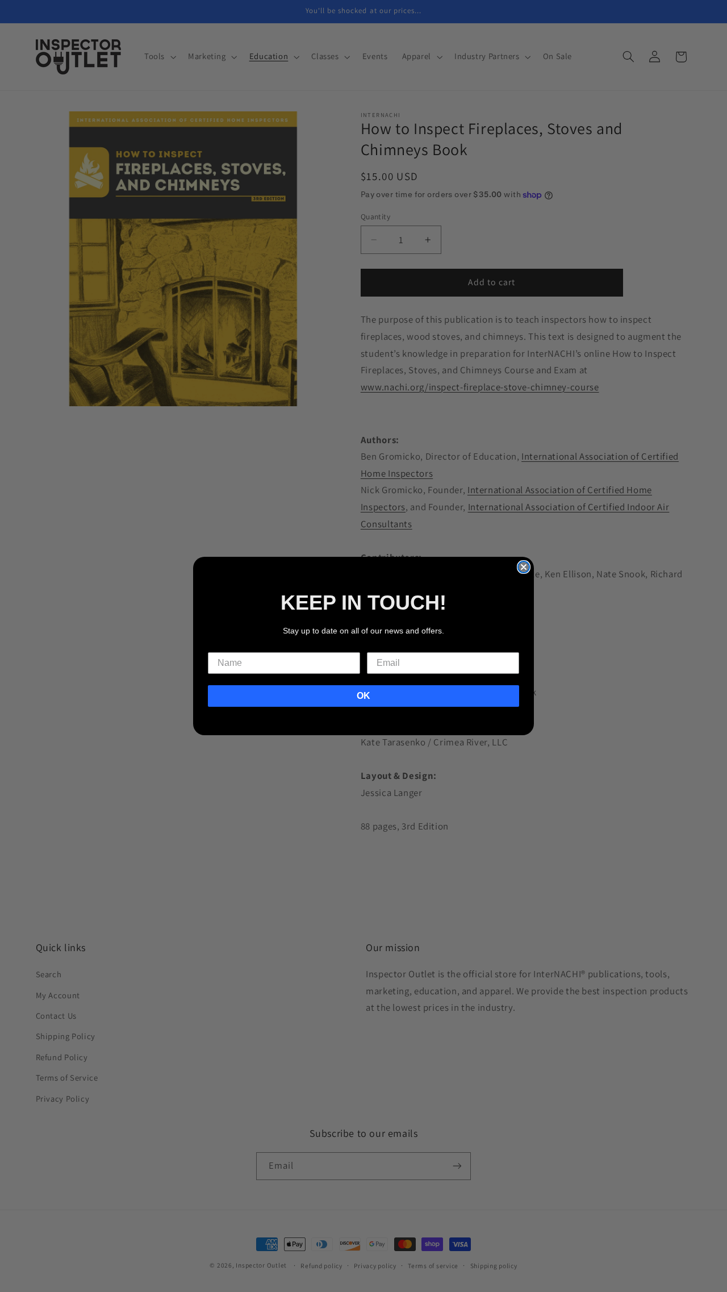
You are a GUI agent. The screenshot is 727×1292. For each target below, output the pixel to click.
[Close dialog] (523, 567)
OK (363, 696)
